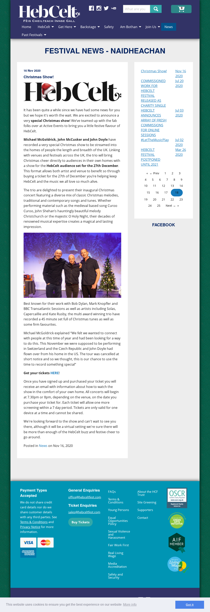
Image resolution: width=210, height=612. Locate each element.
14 (181, 186)
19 (145, 199)
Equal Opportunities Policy (118, 521)
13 (172, 186)
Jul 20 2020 (179, 83)
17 (166, 192)
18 (176, 192)
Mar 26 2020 (180, 152)
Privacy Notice (30, 527)
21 (163, 199)
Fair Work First (118, 545)
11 (154, 186)
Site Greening (146, 502)
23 (181, 199)
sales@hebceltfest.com (84, 512)
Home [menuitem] (26, 27)
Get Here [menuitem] (65, 27)
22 (172, 199)
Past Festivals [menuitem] (32, 35)
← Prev (154, 173)
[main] (75, 263)
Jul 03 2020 (179, 113)
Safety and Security (115, 575)
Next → (171, 205)
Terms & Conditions (34, 522)
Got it (190, 604)
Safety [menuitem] (109, 27)
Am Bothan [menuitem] (128, 27)
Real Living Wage (115, 554)
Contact (142, 518)
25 (158, 205)
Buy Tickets (80, 522)
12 (163, 186)
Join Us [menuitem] (151, 27)
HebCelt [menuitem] (44, 27)
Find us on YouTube (113, 8)
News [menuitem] (168, 27)
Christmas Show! (154, 71)
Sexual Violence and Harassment (119, 534)
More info (130, 604)
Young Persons (118, 510)
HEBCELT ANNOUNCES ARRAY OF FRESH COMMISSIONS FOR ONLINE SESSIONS (154, 122)
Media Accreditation (117, 565)
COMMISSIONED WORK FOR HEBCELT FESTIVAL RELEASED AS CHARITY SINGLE (153, 93)
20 (154, 199)
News (43, 445)
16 (157, 192)
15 (148, 192)
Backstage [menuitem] (88, 27)
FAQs (112, 492)
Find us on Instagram (99, 8)
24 (150, 205)
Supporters (145, 510)
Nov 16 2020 (180, 73)
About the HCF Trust (147, 493)
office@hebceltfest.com (84, 497)
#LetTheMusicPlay (155, 140)
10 (145, 186)
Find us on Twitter (106, 8)
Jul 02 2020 (179, 142)
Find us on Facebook (91, 8)
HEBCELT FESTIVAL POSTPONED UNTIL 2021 (150, 157)
